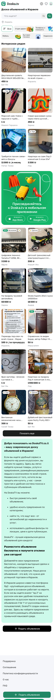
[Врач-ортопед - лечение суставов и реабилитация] (13, 368)
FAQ (5, 685)
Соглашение (9, 667)
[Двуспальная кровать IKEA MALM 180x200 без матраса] (13, 67)
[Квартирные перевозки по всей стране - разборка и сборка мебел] (40, 65)
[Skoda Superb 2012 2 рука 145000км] (40, 287)
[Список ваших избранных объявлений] (46, 4)
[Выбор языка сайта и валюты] (41, 3)
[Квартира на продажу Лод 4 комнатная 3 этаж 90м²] (40, 368)
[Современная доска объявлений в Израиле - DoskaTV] (10, 4)
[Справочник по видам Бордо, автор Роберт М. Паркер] (40, 328)
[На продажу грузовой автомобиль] (13, 287)
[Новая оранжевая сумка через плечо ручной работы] (40, 107)
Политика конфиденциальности (20, 673)
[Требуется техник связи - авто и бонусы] (13, 148)
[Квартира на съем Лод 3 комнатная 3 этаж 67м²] (40, 148)
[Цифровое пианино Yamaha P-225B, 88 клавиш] (13, 247)
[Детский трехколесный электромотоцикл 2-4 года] (40, 247)
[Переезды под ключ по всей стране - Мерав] (13, 328)
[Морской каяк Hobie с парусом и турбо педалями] (13, 107)
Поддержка (9, 661)
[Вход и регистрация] (51, 4)
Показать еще (27, 433)
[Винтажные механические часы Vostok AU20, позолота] (13, 409)
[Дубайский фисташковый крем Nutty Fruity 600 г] (40, 409)
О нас (6, 679)
